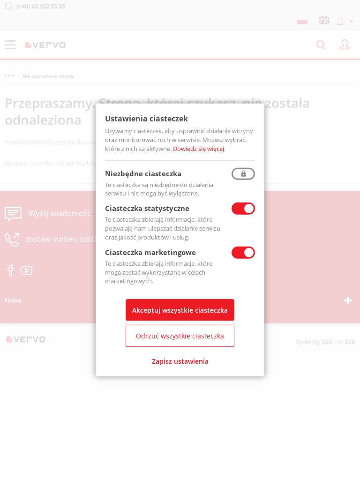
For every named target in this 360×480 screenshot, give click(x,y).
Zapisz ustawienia (180, 361)
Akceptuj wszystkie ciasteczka (180, 310)
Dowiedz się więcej (198, 148)
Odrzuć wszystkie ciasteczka (180, 335)
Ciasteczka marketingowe (150, 252)
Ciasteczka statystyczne (147, 208)
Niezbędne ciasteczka (143, 173)
